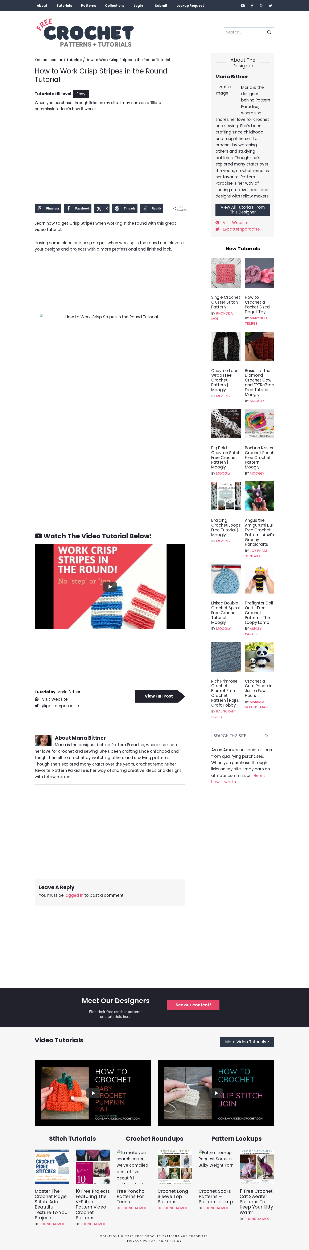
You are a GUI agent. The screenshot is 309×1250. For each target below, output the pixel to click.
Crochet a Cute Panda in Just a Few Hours (258, 688)
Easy (81, 93)
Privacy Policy (141, 1241)
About (42, 5)
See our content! (193, 1005)
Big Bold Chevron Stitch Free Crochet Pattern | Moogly (225, 458)
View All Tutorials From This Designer (243, 209)
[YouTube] (243, 6)
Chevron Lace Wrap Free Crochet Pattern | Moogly (225, 380)
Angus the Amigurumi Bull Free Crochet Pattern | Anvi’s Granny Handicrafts (259, 532)
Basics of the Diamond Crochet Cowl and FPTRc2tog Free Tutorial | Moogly (259, 382)
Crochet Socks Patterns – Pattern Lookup (216, 1197)
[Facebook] (252, 6)
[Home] (61, 59)
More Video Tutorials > (247, 1042)
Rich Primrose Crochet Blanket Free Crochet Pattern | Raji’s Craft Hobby (225, 693)
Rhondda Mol (52, 1224)
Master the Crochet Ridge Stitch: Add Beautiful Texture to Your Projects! (52, 1204)
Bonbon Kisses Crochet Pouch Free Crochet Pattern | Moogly (259, 458)
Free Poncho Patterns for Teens (131, 1197)
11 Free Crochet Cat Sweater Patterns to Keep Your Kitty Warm (256, 1202)
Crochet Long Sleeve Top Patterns (173, 1197)
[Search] (266, 735)
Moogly (223, 396)
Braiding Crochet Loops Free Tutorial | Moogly (226, 527)
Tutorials (64, 5)
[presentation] (226, 273)
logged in (74, 895)
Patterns (88, 5)
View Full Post (159, 696)
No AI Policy (170, 1241)
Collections (114, 5)
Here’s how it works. (77, 108)
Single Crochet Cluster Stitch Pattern (225, 302)
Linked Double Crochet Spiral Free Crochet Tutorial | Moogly (225, 613)
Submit (161, 5)
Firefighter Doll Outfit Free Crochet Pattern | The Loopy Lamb (259, 613)
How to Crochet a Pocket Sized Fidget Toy (257, 304)
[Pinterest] (261, 6)
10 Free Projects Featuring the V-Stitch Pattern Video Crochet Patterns (93, 1204)
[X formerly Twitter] (270, 6)
